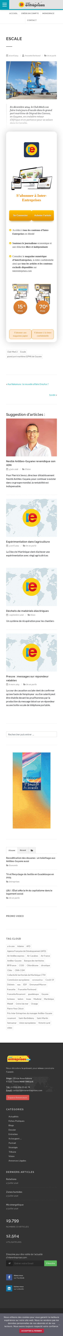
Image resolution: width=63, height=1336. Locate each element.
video (9, 1028)
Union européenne (27, 1023)
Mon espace (48, 13)
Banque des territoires (34, 960)
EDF (25, 984)
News (32, 615)
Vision (28, 469)
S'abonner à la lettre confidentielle (42, 334)
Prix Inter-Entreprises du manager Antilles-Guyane (29, 1013)
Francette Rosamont (16, 994)
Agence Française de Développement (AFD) (26, 951)
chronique (45, 965)
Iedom (20, 999)
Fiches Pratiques (16, 1121)
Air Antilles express (15, 956)
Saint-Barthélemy (26, 1018)
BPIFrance (11, 965)
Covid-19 (49, 980)
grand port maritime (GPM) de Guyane (24, 356)
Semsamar (12, 1023)
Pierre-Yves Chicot (15, 1008)
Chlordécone (32, 965)
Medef (10, 1003)
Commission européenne (18, 980)
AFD (28, 946)
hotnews (11, 999)
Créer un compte (30, 13)
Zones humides (14, 1192)
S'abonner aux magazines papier (20, 334)
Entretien (13, 1134)
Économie (13, 865)
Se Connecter (20, 215)
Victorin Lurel (44, 1023)
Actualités (14, 1116)
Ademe (20, 946)
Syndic (52, 395)
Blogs (11, 1125)
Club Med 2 (12, 352)
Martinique (49, 999)
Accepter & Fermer (31, 1331)
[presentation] (31, 850)
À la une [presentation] (12, 850)
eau (18, 984)
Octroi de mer (22, 1003)
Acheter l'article (42, 215)
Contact (32, 20)
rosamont (11, 1018)
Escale (23, 352)
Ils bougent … (15, 1138)
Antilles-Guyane (14, 960)
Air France (45, 956)
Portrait (12, 1143)
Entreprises (14, 881)
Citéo (9, 970)
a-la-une (11, 946)
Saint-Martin (42, 1018)
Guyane (44, 994)
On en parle (51, 56)
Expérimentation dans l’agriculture (28, 541)
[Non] (59, 1324)
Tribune (12, 1151)
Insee (28, 999)
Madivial (37, 999)
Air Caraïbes (32, 956)
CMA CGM (20, 970)
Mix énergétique (15, 1205)
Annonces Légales (17, 1160)
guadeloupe (33, 994)
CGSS (21, 965)
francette (11, 989)
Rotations (11, 1179)
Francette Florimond (32, 56)
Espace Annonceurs (17, 1097)
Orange (34, 1003)
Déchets (11, 984)
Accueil (13, 13)
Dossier (12, 1129)
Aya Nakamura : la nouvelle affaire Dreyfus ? (28, 384)
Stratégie (13, 1147)
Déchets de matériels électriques (27, 610)
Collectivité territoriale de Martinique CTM (26, 975)
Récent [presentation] (23, 850)
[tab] (12, 850)
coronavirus (37, 980)
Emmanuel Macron (38, 984)
